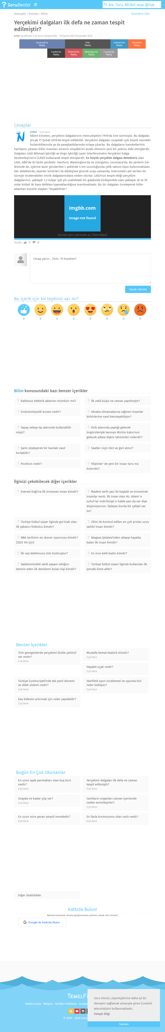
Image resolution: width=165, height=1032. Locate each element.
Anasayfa (20, 14)
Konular (33, 14)
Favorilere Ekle (140, 14)
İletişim (48, 1004)
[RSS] (70, 1012)
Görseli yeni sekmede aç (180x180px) (82, 235)
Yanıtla (18, 242)
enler (17, 35)
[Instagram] (82, 1012)
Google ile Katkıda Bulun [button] (44, 922)
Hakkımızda (33, 1004)
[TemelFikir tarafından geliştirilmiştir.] (82, 997)
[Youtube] (76, 1012)
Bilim (44, 14)
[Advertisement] (82, 89)
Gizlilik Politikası (66, 1004)
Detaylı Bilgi (102, 1014)
